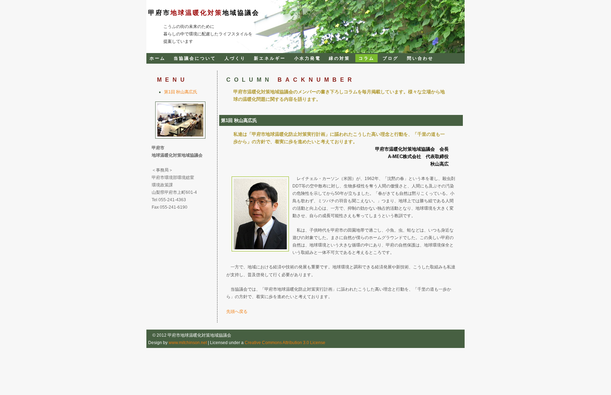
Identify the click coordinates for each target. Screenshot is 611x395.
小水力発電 (307, 58)
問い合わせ (420, 58)
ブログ (390, 58)
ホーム (157, 58)
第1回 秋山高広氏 (180, 91)
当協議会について (195, 58)
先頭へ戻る (237, 311)
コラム (366, 58)
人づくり (235, 58)
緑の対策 (339, 58)
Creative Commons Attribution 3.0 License (285, 342)
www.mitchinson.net (188, 342)
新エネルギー (270, 58)
